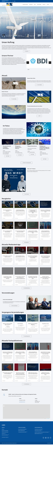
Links (3, 425)
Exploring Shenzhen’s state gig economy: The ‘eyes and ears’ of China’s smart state (45, 353)
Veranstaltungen (25, 4)
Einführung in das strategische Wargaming (32, 324)
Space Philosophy (20, 323)
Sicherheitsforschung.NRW (38, 429)
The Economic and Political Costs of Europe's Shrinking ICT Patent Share (45, 211)
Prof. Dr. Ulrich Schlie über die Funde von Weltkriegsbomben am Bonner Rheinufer (45, 257)
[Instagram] (48, 438)
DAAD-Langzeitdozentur (21, 430)
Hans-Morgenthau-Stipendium (22, 429)
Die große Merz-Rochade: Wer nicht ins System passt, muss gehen (32, 277)
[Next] (52, 38)
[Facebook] (50, 438)
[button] (28, 409)
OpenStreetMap (48, 418)
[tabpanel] (26, 22)
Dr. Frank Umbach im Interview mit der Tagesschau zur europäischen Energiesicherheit (20, 277)
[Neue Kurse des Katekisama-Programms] (12, 218)
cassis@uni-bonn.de (5, 437)
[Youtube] (46, 438)
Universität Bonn (5, 0)
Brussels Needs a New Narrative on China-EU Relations (7, 373)
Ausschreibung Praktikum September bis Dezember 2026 (20, 210)
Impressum (3, 433)
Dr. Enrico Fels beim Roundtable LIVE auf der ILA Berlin (20, 231)
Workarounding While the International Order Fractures (45, 231)
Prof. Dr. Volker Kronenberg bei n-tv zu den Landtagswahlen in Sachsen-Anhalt (33, 257)
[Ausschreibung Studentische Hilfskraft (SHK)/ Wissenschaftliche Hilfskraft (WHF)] (37, 218)
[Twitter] (43, 438)
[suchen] (50, 5)
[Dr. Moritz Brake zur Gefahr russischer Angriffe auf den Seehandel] (12, 284)
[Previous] (50, 38)
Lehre (35, 4)
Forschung (30, 4)
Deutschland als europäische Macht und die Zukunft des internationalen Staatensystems (20, 373)
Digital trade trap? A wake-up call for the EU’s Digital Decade (32, 373)
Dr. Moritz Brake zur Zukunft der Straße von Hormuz (7, 256)
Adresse (3, 429)
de (14, 1)
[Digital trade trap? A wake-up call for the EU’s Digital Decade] (37, 380)
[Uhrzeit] (5, 327)
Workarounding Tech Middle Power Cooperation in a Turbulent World (33, 232)
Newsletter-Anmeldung (5, 430)
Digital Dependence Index (38, 433)
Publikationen (39, 4)
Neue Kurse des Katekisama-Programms (7, 210)
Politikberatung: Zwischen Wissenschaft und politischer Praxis (45, 373)
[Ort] (4, 326)
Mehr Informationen (6, 18)
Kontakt (48, 4)
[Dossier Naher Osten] (14, 84)
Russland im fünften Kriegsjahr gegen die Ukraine (7, 324)
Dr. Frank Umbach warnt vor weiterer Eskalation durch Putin (20, 256)
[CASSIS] (7, 4)
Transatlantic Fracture (45, 323)
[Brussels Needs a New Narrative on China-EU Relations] (12, 380)
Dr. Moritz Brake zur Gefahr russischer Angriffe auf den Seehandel (8, 277)
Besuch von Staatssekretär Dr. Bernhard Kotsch (7, 231)
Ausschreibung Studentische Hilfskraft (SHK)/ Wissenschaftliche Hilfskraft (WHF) (33, 211)
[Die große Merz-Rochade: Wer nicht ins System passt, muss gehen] (37, 284)
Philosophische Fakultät (38, 430)
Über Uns (44, 4)
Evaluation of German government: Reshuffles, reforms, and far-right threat (45, 277)
